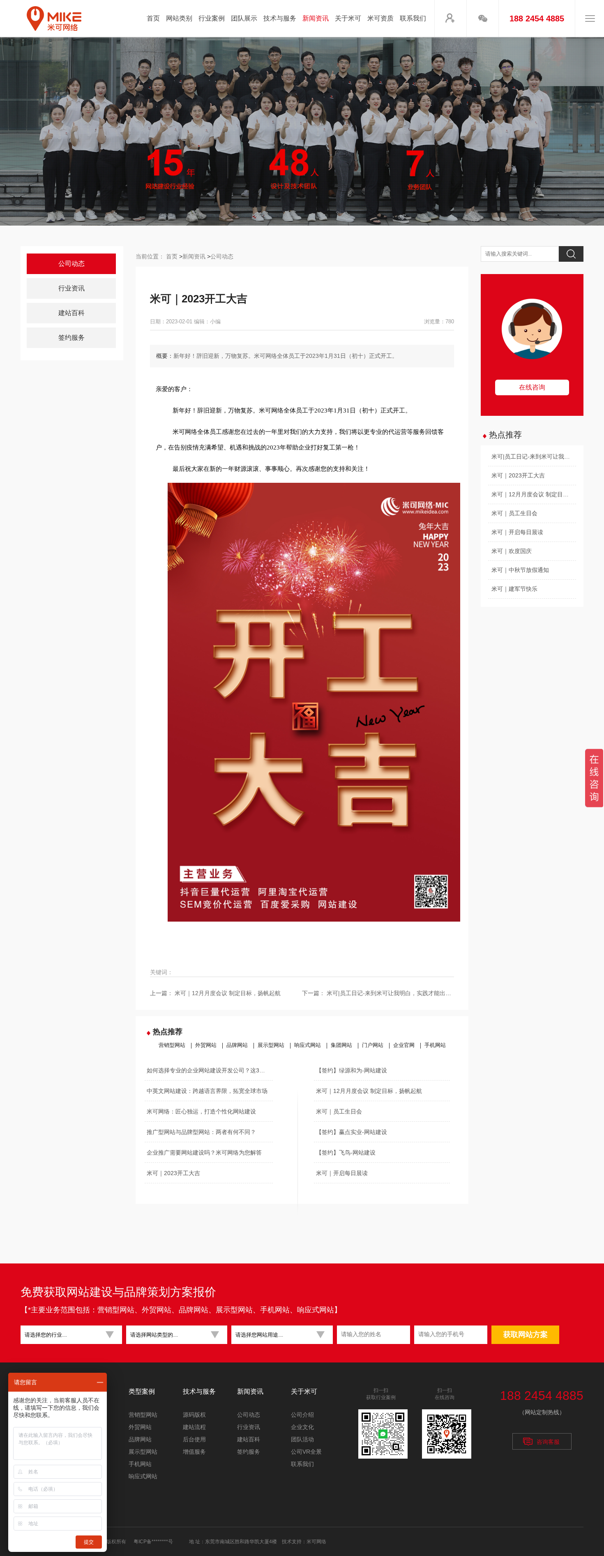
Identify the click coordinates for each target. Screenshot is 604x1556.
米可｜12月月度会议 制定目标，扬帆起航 (228, 993)
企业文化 (302, 1427)
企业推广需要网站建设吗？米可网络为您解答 (204, 1152)
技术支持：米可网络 (304, 1541)
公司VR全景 (306, 1451)
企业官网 (404, 1045)
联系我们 (413, 18)
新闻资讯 (315, 18)
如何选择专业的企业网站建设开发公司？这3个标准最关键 (210, 1070)
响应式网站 (307, 1045)
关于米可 (348, 18)
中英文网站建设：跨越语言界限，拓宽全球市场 (207, 1091)
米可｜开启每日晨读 (342, 1173)
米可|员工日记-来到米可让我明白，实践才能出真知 (392, 993)
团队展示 (244, 18)
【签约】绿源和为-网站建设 (351, 1070)
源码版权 (194, 1414)
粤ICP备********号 (153, 1541)
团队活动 (302, 1439)
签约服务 (71, 337)
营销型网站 (172, 1045)
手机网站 (435, 1045)
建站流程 (194, 1427)
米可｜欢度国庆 (511, 551)
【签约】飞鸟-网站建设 (346, 1152)
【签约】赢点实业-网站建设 (351, 1132)
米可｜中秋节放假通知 (520, 570)
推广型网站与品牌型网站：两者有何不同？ (201, 1132)
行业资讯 (71, 288)
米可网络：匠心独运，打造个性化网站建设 (201, 1111)
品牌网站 (237, 1045)
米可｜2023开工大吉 (173, 1173)
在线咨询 (532, 387)
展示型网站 (271, 1045)
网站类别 (179, 18)
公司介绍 (302, 1414)
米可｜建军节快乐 (514, 589)
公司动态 (71, 263)
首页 (153, 18)
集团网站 (341, 1045)
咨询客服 (548, 1441)
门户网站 (372, 1045)
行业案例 (211, 18)
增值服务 (194, 1451)
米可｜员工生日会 (339, 1111)
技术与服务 (279, 18)
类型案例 (142, 1391)
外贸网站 (206, 1045)
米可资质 (380, 18)
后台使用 (194, 1439)
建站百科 (71, 312)
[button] (68, 1334)
